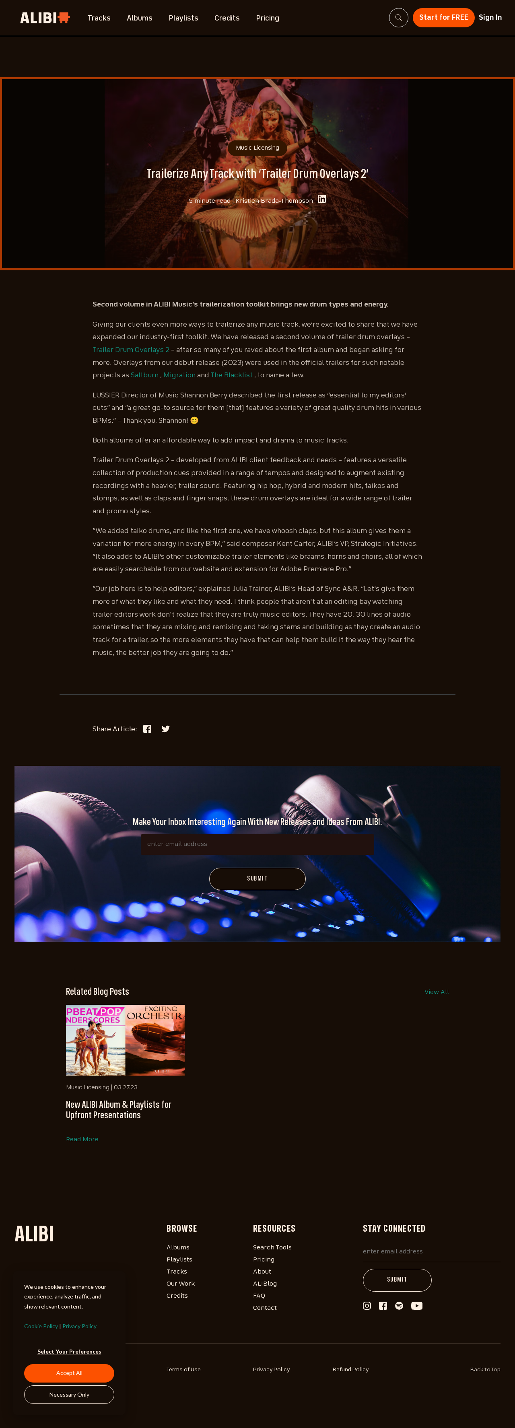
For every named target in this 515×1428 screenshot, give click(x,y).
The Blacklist (231, 375)
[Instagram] (367, 1308)
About (262, 1272)
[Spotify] (399, 1308)
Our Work (181, 1284)
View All (436, 992)
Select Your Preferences (69, 1351)
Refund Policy (351, 1369)
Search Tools (272, 1248)
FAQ (259, 1296)
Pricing (267, 18)
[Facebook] (383, 1308)
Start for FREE (443, 17)
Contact (265, 1308)
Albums (139, 18)
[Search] (398, 17)
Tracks (99, 18)
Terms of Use (184, 1369)
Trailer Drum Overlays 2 (131, 350)
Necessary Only (69, 1394)
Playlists (183, 18)
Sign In (490, 17)
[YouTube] (416, 1308)
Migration (179, 375)
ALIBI (34, 1235)
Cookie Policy (41, 1326)
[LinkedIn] (322, 201)
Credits (227, 18)
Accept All (69, 1372)
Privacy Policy (79, 1326)
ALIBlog (265, 1284)
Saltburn (145, 375)
